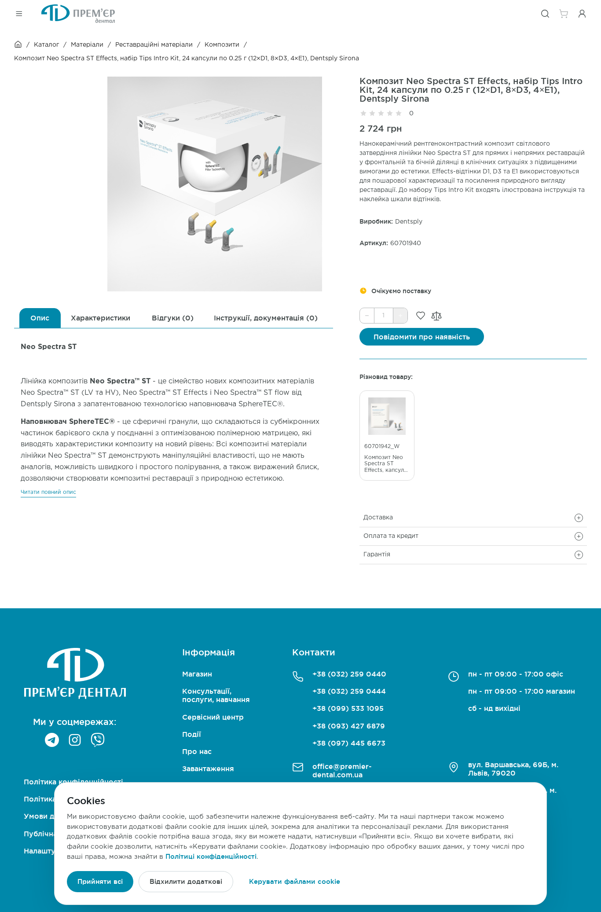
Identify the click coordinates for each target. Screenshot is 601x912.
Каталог (46, 45)
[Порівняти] (436, 316)
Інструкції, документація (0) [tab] (266, 318)
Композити (222, 45)
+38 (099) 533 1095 (348, 708)
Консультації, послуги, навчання (216, 695)
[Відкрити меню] (19, 13)
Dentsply (408, 221)
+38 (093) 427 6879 (348, 726)
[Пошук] (545, 13)
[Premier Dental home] (78, 13)
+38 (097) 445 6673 (348, 743)
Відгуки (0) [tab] (173, 318)
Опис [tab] (39, 318)
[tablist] (173, 318)
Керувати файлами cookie (294, 881)
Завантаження (208, 768)
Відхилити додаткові (186, 881)
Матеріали (87, 45)
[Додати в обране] (420, 315)
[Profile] (582, 13)
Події (191, 734)
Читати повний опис (48, 492)
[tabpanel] (173, 412)
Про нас (197, 751)
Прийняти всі (100, 881)
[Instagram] (75, 740)
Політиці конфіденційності (211, 856)
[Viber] (98, 740)
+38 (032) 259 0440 (349, 674)
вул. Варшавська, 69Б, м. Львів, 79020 (513, 769)
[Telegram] (52, 740)
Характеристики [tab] (100, 318)
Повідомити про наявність (422, 337)
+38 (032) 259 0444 (349, 691)
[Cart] (563, 13)
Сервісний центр (213, 717)
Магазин (197, 674)
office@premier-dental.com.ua (342, 770)
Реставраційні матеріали (154, 45)
